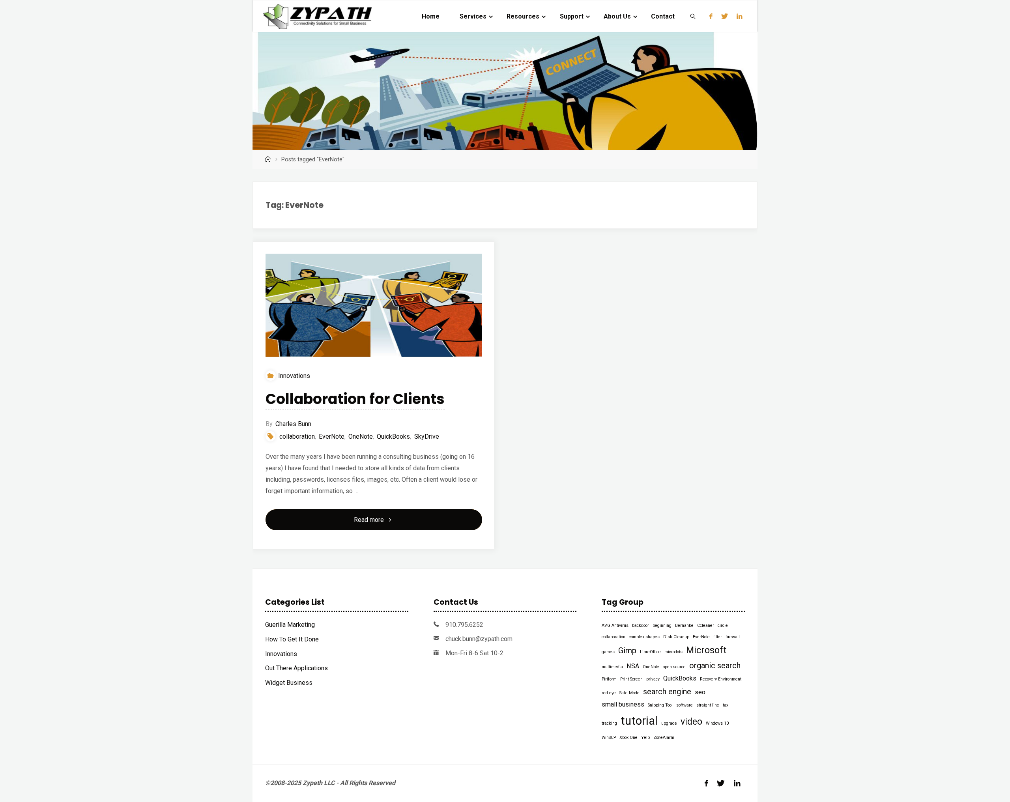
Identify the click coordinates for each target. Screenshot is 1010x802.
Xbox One (628, 737)
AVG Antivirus (615, 625)
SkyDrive (426, 436)
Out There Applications (296, 668)
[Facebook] (710, 16)
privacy (653, 679)
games (608, 651)
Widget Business (288, 682)
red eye (609, 692)
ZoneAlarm (663, 737)
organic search (715, 665)
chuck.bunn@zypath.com (478, 639)
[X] (724, 16)
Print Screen (631, 679)
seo (700, 692)
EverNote (331, 436)
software (684, 705)
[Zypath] (317, 16)
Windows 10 (717, 723)
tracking (609, 723)
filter (717, 636)
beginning (662, 625)
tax (725, 705)
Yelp (645, 737)
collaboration (297, 436)
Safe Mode (629, 692)
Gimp (627, 650)
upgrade (669, 723)
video (691, 721)
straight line (707, 705)
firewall (733, 636)
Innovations (294, 376)
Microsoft (706, 650)
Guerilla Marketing (290, 624)
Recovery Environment (720, 679)
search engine (667, 691)
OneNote (360, 436)
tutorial (639, 720)
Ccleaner (705, 625)
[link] (693, 16)
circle (723, 625)
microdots (673, 651)
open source (674, 666)
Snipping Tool (660, 705)
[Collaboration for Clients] (374, 305)
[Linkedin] (739, 16)
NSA (633, 666)
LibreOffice (650, 651)
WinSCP (609, 737)
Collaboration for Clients (355, 399)
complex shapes (644, 636)
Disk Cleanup (676, 636)
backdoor (640, 625)
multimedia (612, 666)
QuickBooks (393, 436)
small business (623, 704)
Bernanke (684, 625)
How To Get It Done (292, 639)
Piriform (609, 679)
